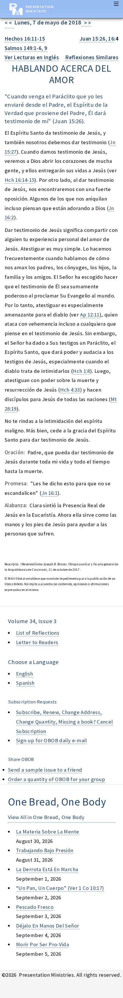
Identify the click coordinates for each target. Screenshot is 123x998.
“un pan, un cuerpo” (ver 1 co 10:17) (60, 888)
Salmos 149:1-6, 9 (26, 48)
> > (86, 23)
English (24, 673)
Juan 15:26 (68, 121)
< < (9, 23)
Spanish (25, 683)
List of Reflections (37, 632)
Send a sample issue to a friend (45, 769)
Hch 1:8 (81, 371)
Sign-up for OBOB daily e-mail (51, 740)
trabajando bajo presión (45, 850)
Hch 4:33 (70, 389)
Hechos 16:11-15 (25, 38)
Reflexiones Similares (91, 57)
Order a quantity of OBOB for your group (56, 779)
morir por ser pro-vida (42, 944)
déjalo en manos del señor (47, 925)
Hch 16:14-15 (19, 180)
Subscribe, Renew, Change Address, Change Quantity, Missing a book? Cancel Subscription (64, 721)
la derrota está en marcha (47, 869)
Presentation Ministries (39, 9)
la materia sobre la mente (47, 831)
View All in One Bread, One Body (46, 817)
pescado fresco (34, 907)
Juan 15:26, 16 (97, 38)
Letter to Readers (37, 642)
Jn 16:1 (49, 493)
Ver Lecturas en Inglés (32, 57)
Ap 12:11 (90, 314)
